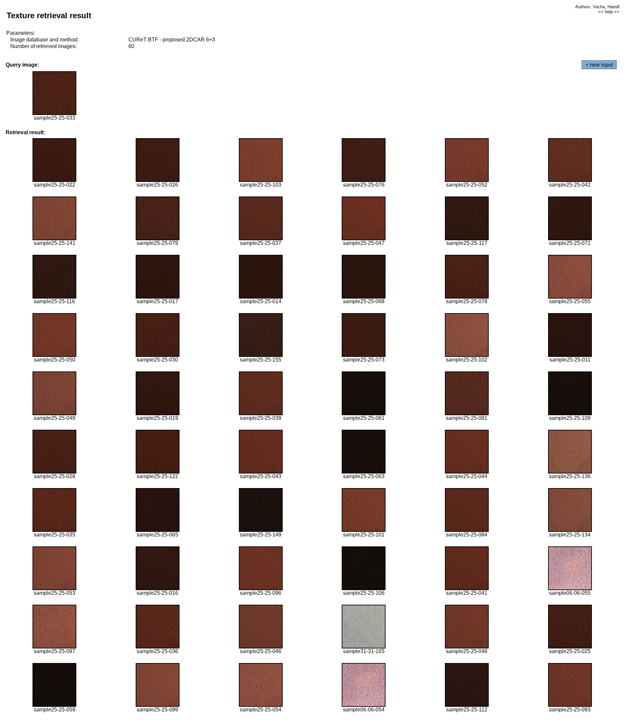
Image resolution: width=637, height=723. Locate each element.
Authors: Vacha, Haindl (597, 6)
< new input (599, 65)
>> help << (608, 11)
